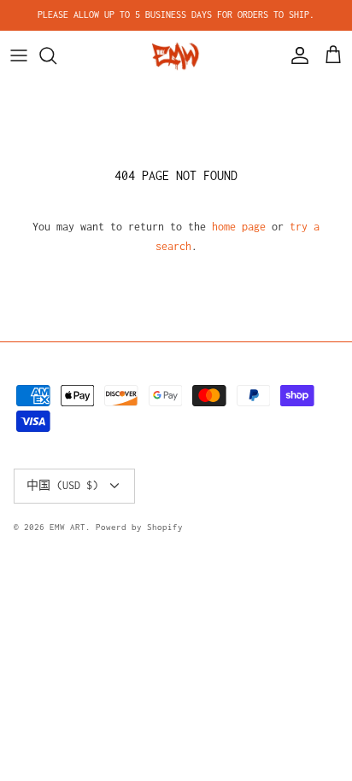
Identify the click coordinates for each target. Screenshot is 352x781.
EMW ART (67, 527)
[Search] (56, 55)
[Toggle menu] (19, 55)
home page (239, 226)
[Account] (295, 55)
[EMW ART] (176, 56)
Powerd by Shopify (139, 527)
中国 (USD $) (62, 485)
